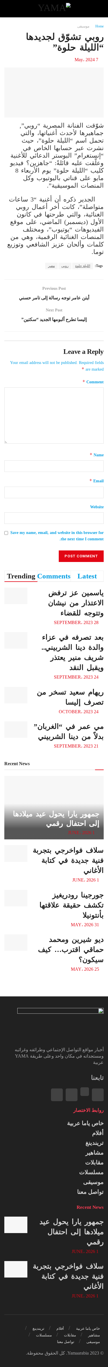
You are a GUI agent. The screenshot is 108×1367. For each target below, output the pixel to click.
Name (97, 454)
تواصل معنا (90, 1192)
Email (96, 480)
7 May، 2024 (86, 59)
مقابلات (94, 1162)
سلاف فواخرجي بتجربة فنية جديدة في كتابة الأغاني (68, 860)
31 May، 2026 (85, 924)
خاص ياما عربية (85, 1123)
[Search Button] (9, 8)
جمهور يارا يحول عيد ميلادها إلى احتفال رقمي (71, 1232)
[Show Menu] (98, 8)
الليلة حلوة (82, 266)
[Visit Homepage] (54, 8)
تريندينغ (95, 1143)
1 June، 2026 (82, 832)
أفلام (98, 1133)
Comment (93, 381)
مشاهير (95, 1152)
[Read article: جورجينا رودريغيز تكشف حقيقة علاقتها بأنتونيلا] (15, 898)
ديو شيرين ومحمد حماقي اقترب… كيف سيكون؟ (71, 949)
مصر (51, 266)
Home (99, 26)
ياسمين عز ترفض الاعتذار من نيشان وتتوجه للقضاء (76, 603)
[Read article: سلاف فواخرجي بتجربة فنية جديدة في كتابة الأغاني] (15, 853)
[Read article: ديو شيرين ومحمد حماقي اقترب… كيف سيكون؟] (15, 942)
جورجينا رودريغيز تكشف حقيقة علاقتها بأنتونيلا (71, 905)
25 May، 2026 (85, 969)
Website (97, 507)
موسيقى (83, 26)
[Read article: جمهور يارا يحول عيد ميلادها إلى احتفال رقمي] (15, 1225)
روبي (65, 266)
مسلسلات (91, 1172)
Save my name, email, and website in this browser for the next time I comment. (57, 536)
